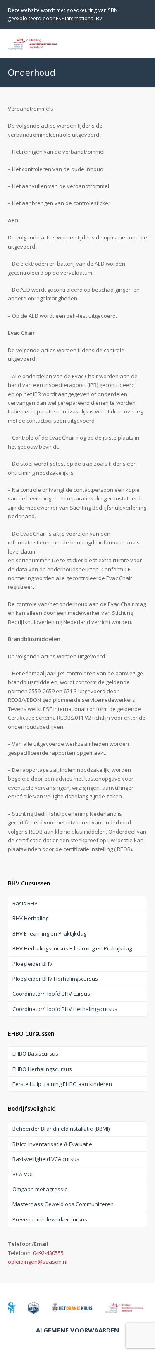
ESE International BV (79, 18)
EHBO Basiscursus (35, 1053)
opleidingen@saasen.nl (37, 1261)
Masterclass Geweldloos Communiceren (63, 1204)
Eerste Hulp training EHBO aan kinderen (62, 1084)
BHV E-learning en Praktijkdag (49, 933)
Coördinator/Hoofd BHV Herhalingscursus (64, 1009)
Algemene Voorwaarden (77, 1330)
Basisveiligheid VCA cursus (45, 1159)
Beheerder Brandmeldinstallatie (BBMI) (61, 1128)
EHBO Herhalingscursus (42, 1069)
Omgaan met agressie (40, 1189)
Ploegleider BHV (32, 963)
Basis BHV (25, 903)
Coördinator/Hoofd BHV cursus (51, 993)
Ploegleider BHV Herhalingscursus (55, 978)
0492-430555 (48, 1253)
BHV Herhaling (30, 918)
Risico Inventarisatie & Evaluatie (52, 1144)
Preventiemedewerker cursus (49, 1219)
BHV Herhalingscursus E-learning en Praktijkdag (72, 948)
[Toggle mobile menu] (142, 43)
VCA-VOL (23, 1174)
